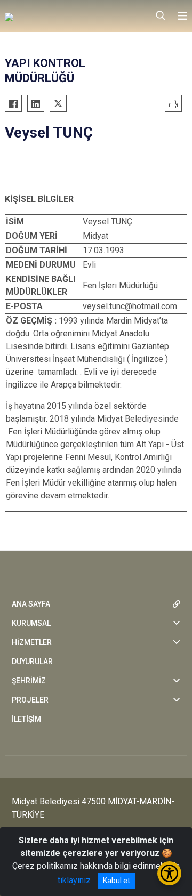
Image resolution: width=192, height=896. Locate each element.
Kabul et (116, 880)
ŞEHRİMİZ (29, 680)
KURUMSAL (31, 623)
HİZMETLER (32, 642)
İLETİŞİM (26, 719)
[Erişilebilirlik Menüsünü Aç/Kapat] (169, 873)
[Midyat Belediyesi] (58, 16)
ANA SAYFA (31, 604)
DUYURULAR (32, 661)
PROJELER (30, 700)
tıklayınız (74, 880)
